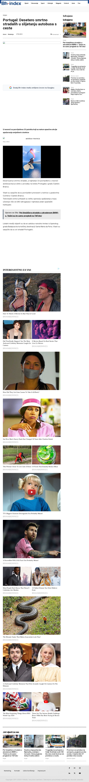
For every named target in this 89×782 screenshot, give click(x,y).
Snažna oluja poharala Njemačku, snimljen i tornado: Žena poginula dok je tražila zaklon (78, 57)
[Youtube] (80, 773)
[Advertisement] (32, 109)
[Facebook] (69, 768)
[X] (75, 773)
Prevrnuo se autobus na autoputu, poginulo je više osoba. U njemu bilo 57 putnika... (78, 80)
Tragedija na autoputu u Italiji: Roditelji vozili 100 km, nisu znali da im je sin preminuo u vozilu (54, 753)
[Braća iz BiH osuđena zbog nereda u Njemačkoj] (66, 101)
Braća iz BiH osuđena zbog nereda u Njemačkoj (78, 102)
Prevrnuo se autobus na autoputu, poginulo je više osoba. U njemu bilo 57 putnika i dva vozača (76, 753)
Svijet (5, 15)
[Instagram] (80, 768)
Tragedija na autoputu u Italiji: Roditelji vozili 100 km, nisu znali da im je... (78, 69)
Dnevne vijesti (75, 76)
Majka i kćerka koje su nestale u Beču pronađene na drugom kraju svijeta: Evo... (78, 92)
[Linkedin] (69, 773)
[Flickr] (75, 768)
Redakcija (11, 34)
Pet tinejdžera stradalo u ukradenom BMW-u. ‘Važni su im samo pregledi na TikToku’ (74, 44)
